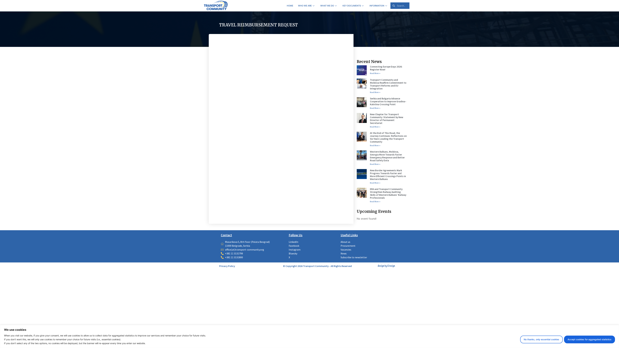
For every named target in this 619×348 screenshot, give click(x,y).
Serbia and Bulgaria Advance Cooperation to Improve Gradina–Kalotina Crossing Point (388, 101)
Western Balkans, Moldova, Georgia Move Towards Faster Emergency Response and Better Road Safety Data (387, 156)
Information (376, 5)
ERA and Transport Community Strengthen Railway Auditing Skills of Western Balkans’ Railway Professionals (388, 193)
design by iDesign (386, 266)
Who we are (305, 5)
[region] (309, 336)
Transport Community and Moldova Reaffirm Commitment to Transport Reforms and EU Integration (388, 84)
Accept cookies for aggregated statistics (589, 339)
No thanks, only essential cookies (541, 339)
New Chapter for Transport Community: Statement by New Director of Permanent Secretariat (386, 119)
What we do (327, 5)
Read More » (375, 73)
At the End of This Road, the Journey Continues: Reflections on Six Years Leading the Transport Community (388, 137)
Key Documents (352, 5)
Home (290, 5)
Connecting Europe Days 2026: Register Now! (386, 68)
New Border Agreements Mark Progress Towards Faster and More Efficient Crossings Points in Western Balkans (388, 175)
